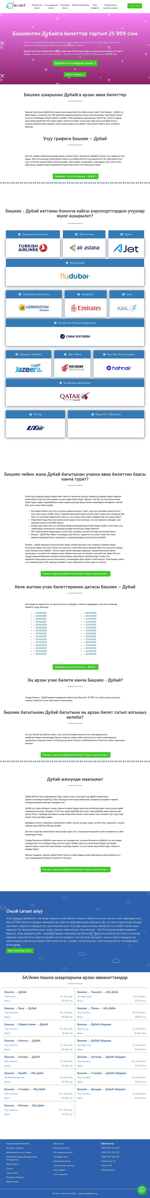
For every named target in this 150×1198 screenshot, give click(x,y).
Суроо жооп (12, 1173)
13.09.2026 (91, 628)
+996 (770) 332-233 (110, 1152)
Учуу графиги (95, 6)
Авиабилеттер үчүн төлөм (18, 1152)
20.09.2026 (91, 648)
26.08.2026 (41, 619)
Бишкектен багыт (37, 6)
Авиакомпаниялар (80, 5)
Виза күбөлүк (12, 1164)
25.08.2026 (41, 616)
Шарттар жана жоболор (17, 1144)
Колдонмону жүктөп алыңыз (110, 6)
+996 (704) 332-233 (110, 1157)
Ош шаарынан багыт (51, 6)
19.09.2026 (91, 645)
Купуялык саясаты (14, 1148)
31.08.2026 (41, 633)
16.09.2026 (91, 636)
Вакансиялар (12, 1182)
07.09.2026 (41, 654)
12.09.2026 (91, 625)
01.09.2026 (41, 636)
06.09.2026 (41, 651)
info (108, 1170)
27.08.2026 (41, 622)
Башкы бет (58, 1144)
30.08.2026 (41, 630)
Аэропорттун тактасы (64, 1165)
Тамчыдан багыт (65, 6)
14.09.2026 (91, 630)
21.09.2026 (91, 651)
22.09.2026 (91, 654)
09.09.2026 (91, 616)
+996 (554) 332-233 (110, 1148)
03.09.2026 (41, 642)
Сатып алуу (134, 6)
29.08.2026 (41, 628)
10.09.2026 (91, 619)
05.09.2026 (41, 648)
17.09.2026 (91, 639)
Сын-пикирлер (60, 1174)
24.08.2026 (41, 613)
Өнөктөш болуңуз (15, 1177)
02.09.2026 (41, 639)
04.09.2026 (41, 645)
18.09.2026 (91, 642)
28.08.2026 (41, 625)
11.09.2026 (91, 622)
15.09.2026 (91, 633)
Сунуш (9, 1168)
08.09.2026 (91, 613)
